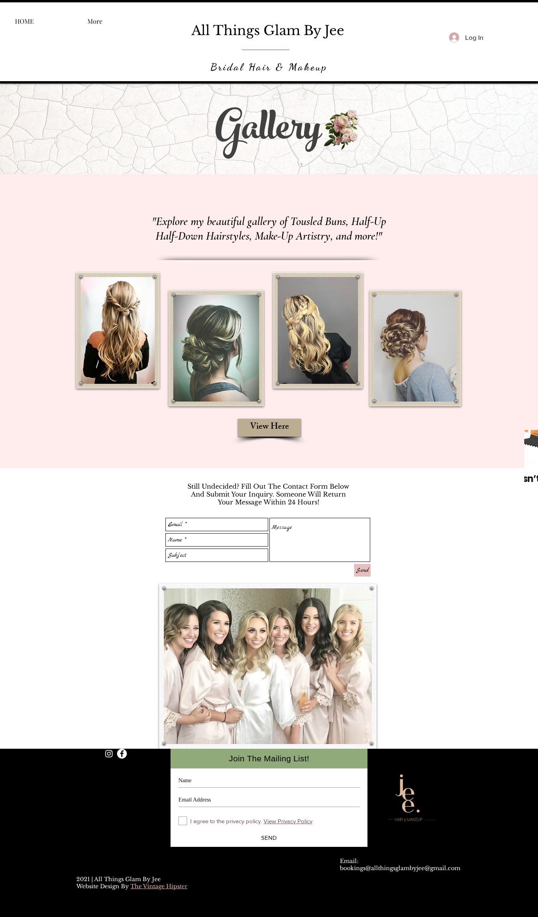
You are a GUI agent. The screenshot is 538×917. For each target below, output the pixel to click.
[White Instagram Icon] (109, 754)
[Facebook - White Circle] (122, 754)
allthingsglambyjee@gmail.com (415, 868)
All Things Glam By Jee (267, 30)
